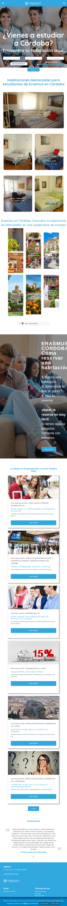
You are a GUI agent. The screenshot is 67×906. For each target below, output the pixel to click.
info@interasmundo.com (9, 885)
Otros (43, 668)
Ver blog (33, 808)
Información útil (18, 506)
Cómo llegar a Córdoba (38, 503)
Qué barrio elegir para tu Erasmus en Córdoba (29, 730)
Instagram (40, 895)
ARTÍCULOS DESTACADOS (35, 558)
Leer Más (32, 523)
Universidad (20, 781)
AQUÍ (25, 903)
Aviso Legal (38, 887)
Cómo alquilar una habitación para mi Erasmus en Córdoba (29, 617)
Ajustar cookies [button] (55, 903)
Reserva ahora (49, 449)
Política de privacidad (40, 885)
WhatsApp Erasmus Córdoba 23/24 (55, 895)
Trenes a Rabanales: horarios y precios (30, 567)
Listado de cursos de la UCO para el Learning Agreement (29, 785)
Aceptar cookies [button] (44, 903)
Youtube (43, 895)
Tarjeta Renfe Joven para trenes (27, 672)
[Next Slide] (35, 850)
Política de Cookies (40, 889)
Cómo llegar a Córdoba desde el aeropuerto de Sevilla (33, 510)
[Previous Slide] (32, 850)
